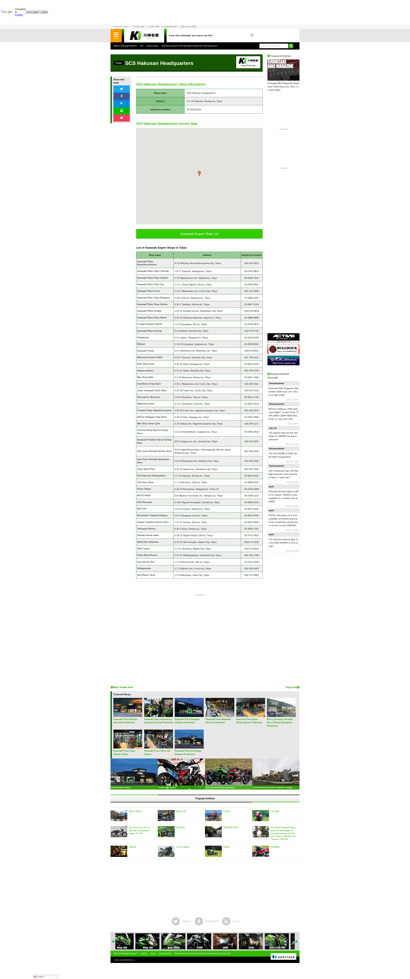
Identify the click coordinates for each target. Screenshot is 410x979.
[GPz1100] (260, 815)
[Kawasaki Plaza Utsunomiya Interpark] (158, 716)
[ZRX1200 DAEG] (213, 831)
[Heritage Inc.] (283, 957)
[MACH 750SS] (119, 815)
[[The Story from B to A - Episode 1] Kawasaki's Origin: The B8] (119, 831)
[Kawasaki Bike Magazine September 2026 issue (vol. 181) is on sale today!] (283, 70)
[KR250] (213, 851)
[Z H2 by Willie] (166, 851)
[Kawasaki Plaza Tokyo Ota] (158, 747)
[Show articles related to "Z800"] (205, 941)
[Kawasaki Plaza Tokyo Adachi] (127, 747)
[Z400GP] (119, 851)
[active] (283, 342)
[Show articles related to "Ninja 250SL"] (153, 941)
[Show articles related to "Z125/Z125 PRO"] (257, 941)
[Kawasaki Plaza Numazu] (127, 716)
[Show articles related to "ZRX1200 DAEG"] (283, 941)
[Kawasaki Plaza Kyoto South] (250, 716)
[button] (199, 173)
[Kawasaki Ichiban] (144, 35)
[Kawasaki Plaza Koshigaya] (189, 747)
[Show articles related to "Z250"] (231, 941)
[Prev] (113, 941)
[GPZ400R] (260, 851)
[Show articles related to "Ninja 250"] (127, 941)
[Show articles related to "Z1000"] (179, 941)
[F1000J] (213, 815)
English (40, 976)
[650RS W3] (166, 815)
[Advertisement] (199, 640)
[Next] (296, 941)
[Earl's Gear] (283, 364)
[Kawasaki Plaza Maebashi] (219, 716)
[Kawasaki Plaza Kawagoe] (189, 716)
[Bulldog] (283, 353)
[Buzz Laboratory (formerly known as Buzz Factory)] (281, 716)
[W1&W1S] (166, 831)
